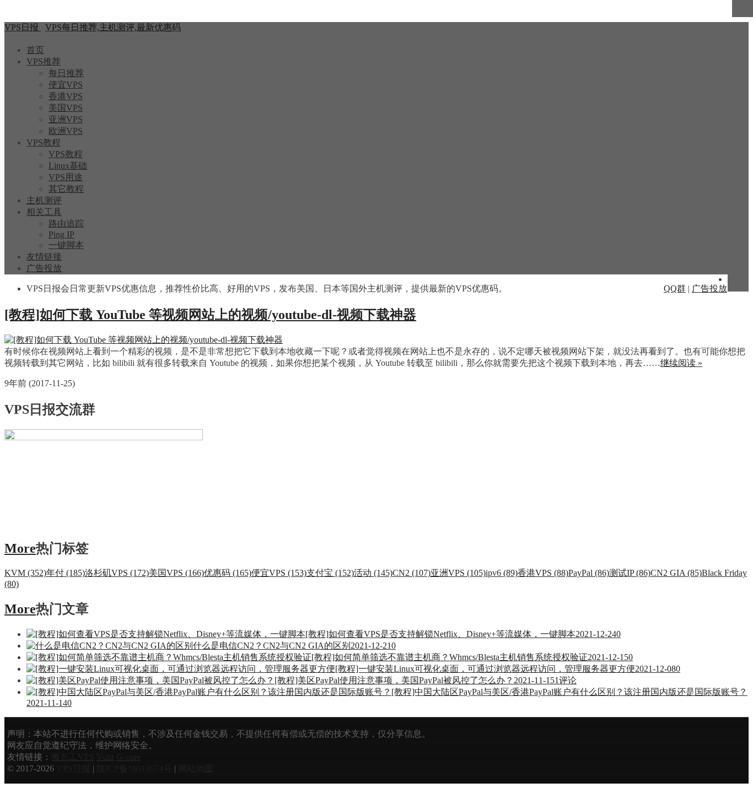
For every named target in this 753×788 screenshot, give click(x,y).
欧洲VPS (66, 131)
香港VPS (66, 96)
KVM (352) (25, 572)
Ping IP (61, 234)
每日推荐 (66, 73)
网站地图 (195, 768)
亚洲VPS (66, 119)
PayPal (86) (588, 572)
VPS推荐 (43, 61)
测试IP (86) (629, 572)
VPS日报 (74, 768)
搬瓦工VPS (72, 757)
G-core (128, 757)
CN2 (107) (411, 572)
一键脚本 (66, 245)
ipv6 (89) (502, 572)
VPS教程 (43, 142)
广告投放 (44, 268)
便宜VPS (66, 84)
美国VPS (66, 107)
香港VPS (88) (543, 572)
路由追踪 (66, 223)
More (20, 548)
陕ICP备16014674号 (134, 768)
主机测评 (44, 200)
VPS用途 (66, 177)
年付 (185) (65, 572)
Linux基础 (68, 165)
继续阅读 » (681, 363)
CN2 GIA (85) (676, 572)
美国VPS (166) (176, 572)
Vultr (105, 757)
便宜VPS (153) (278, 572)
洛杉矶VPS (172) (117, 572)
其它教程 (66, 188)
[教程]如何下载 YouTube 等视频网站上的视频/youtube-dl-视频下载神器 (210, 314)
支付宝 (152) (330, 572)
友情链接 (44, 256)
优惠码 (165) (227, 572)
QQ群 (675, 288)
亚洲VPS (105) (458, 572)
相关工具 (44, 212)
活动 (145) (373, 572)
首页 (35, 50)
